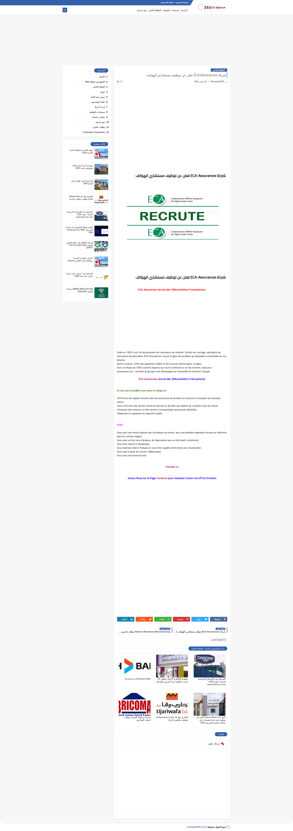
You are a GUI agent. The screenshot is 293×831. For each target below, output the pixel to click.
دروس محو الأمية (98, 97)
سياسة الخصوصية (182, 2)
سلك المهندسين (98, 102)
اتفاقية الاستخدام (167, 2)
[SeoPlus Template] (228, 827)
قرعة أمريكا (100, 107)
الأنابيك (102, 77)
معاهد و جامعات (98, 117)
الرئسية (184, 10)
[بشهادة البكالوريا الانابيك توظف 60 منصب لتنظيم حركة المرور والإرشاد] (172, 666)
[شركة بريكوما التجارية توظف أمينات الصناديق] (134, 704)
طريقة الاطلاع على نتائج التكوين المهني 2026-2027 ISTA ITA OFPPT (79, 245)
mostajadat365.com (196, 827)
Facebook (161, 478)
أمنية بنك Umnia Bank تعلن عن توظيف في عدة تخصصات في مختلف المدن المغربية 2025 (211, 720)
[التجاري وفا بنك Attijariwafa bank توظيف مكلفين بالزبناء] (172, 704)
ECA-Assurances (147, 378)
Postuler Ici (172, 466)
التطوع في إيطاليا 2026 (95, 82)
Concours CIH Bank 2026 (137, 679)
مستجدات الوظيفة (171, 10)
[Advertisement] (146, 41)
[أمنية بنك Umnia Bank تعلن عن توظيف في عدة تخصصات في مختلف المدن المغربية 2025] (210, 704)
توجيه (102, 92)
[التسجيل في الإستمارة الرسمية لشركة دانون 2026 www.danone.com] (210, 666)
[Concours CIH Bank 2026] (134, 666)
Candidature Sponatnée (94, 132)
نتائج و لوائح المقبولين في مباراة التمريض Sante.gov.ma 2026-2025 (79, 230)
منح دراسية (142, 10)
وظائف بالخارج (99, 127)
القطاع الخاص (155, 10)
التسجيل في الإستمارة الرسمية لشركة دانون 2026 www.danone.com (212, 682)
